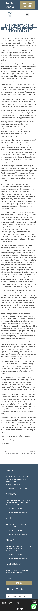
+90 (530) (11, 530)
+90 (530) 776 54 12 (15, 555)
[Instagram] (12, 589)
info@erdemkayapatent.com (17, 488)
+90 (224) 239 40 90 (13, 485)
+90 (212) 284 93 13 (15, 509)
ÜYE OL (19, 583)
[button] (27, 14)
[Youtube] (22, 589)
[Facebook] (8, 589)
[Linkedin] (17, 589)
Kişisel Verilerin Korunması (17, 596)
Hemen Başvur (27, 4)
